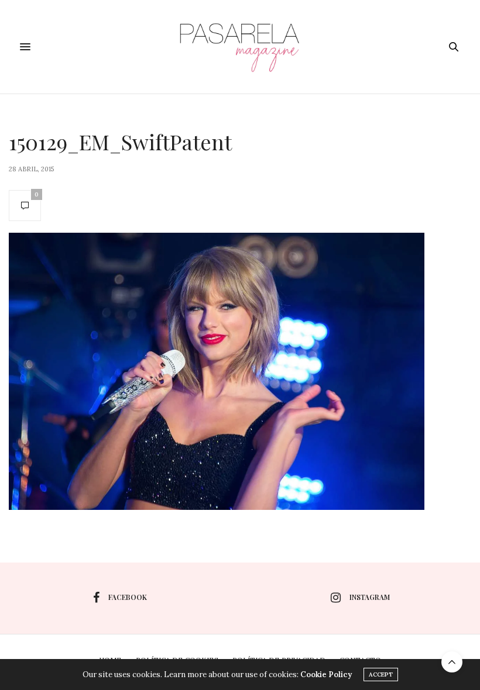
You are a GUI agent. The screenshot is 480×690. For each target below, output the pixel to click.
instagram (369, 597)
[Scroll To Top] (451, 661)
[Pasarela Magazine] (240, 47)
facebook (127, 597)
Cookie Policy (326, 674)
